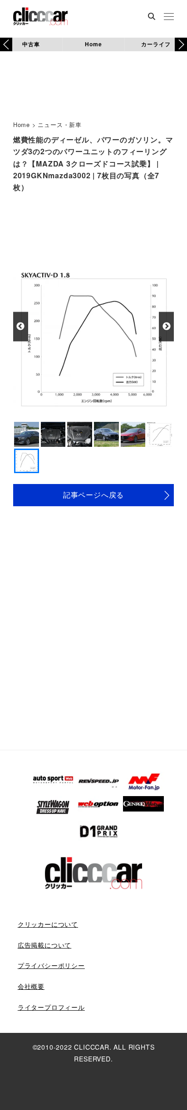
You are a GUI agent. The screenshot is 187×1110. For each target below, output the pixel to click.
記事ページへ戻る (93, 494)
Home (93, 44)
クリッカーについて (48, 924)
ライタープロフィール (51, 1007)
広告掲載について (44, 944)
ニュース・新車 (60, 124)
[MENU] (169, 17)
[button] (181, 44)
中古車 (30, 44)
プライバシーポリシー (51, 965)
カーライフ (155, 44)
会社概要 (31, 986)
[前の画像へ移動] (20, 326)
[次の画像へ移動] (166, 326)
